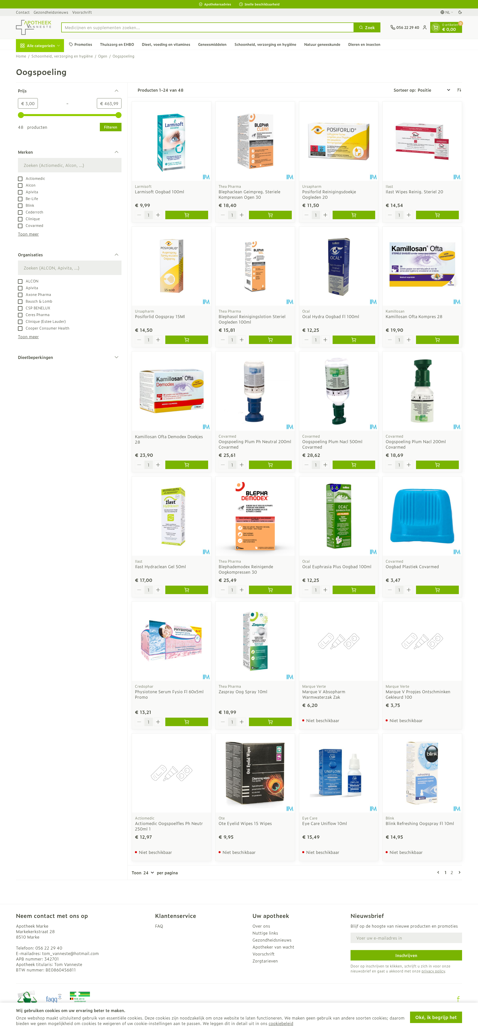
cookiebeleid (281, 1023)
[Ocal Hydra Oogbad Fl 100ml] (338, 266)
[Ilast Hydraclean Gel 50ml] (171, 516)
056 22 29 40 (48, 948)
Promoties (83, 44)
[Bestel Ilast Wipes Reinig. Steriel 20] (437, 215)
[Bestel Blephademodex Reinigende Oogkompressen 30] (270, 590)
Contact (23, 12)
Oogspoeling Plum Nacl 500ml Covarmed (332, 444)
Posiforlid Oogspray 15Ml (160, 316)
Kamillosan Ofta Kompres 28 (414, 316)
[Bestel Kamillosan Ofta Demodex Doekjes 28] (186, 465)
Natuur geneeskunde (322, 44)
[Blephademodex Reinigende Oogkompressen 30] (255, 516)
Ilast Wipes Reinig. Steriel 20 (414, 192)
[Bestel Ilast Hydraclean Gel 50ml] (186, 590)
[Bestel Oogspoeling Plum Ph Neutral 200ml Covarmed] (270, 465)
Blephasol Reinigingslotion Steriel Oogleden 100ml (252, 319)
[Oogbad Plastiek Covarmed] (422, 516)
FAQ (159, 926)
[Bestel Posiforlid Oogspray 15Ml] (186, 340)
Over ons (261, 926)
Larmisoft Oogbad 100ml (159, 192)
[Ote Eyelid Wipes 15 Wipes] (255, 773)
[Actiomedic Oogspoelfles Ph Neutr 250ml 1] (171, 773)
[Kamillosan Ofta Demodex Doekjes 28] (171, 391)
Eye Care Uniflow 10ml (324, 823)
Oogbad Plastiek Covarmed (412, 566)
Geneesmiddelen (212, 44)
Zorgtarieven (265, 960)
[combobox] (207, 27)
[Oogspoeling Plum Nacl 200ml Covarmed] (422, 391)
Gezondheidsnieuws (51, 12)
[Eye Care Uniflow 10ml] (338, 773)
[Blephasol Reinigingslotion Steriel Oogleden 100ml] (255, 266)
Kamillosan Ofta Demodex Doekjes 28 (169, 439)
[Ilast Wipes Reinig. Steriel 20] (422, 141)
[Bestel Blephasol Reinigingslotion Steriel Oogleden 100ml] (270, 340)
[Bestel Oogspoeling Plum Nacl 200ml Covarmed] (437, 465)
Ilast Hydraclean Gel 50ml (160, 566)
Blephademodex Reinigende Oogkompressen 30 (246, 569)
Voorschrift (82, 12)
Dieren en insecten (364, 44)
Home (21, 56)
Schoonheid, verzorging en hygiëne (265, 44)
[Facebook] (458, 999)
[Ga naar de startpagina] (33, 27)
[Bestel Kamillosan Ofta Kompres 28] (437, 340)
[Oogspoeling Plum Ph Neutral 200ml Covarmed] (255, 391)
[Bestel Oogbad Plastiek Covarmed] (437, 590)
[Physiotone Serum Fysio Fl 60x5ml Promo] (171, 641)
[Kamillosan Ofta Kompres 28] (422, 266)
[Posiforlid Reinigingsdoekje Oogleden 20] (338, 141)
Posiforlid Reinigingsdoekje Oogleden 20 (329, 194)
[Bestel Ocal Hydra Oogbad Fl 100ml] (354, 340)
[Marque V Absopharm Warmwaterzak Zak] (338, 641)
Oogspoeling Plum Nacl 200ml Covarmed (416, 444)
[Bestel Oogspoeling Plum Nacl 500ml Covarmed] (354, 465)
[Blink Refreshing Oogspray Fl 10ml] (422, 773)
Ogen (102, 56)
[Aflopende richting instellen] (459, 90)
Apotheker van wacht (273, 947)
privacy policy (433, 970)
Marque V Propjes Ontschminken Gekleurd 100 (418, 694)
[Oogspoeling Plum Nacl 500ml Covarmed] (338, 391)
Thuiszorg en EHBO (117, 44)
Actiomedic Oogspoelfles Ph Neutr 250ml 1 (169, 826)
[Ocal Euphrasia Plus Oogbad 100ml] (338, 516)
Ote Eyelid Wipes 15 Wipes (245, 823)
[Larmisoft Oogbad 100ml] (171, 141)
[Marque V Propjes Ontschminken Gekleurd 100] (422, 641)
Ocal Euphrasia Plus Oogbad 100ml (336, 566)
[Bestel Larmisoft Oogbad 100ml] (186, 215)
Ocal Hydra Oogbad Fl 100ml (330, 316)
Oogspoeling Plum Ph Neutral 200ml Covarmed (255, 444)
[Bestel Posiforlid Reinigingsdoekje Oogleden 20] (354, 215)
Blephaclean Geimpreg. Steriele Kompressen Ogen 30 (249, 194)
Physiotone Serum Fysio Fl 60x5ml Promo (169, 694)
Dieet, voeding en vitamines (166, 44)
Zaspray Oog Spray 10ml (243, 691)
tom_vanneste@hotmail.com (70, 953)
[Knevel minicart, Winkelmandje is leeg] (435, 27)
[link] (439, 872)
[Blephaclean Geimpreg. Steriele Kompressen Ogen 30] (255, 141)
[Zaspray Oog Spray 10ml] (255, 641)
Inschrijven (406, 955)
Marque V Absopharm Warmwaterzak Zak (323, 694)
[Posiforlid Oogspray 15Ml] (171, 266)
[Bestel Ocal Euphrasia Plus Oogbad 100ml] (354, 590)
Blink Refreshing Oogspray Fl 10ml (420, 823)
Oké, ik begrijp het (436, 1017)
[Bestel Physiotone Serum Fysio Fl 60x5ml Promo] (186, 722)
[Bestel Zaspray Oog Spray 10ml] (270, 722)
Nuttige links (265, 933)
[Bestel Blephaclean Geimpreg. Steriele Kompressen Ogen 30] (270, 215)
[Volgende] (458, 872)
